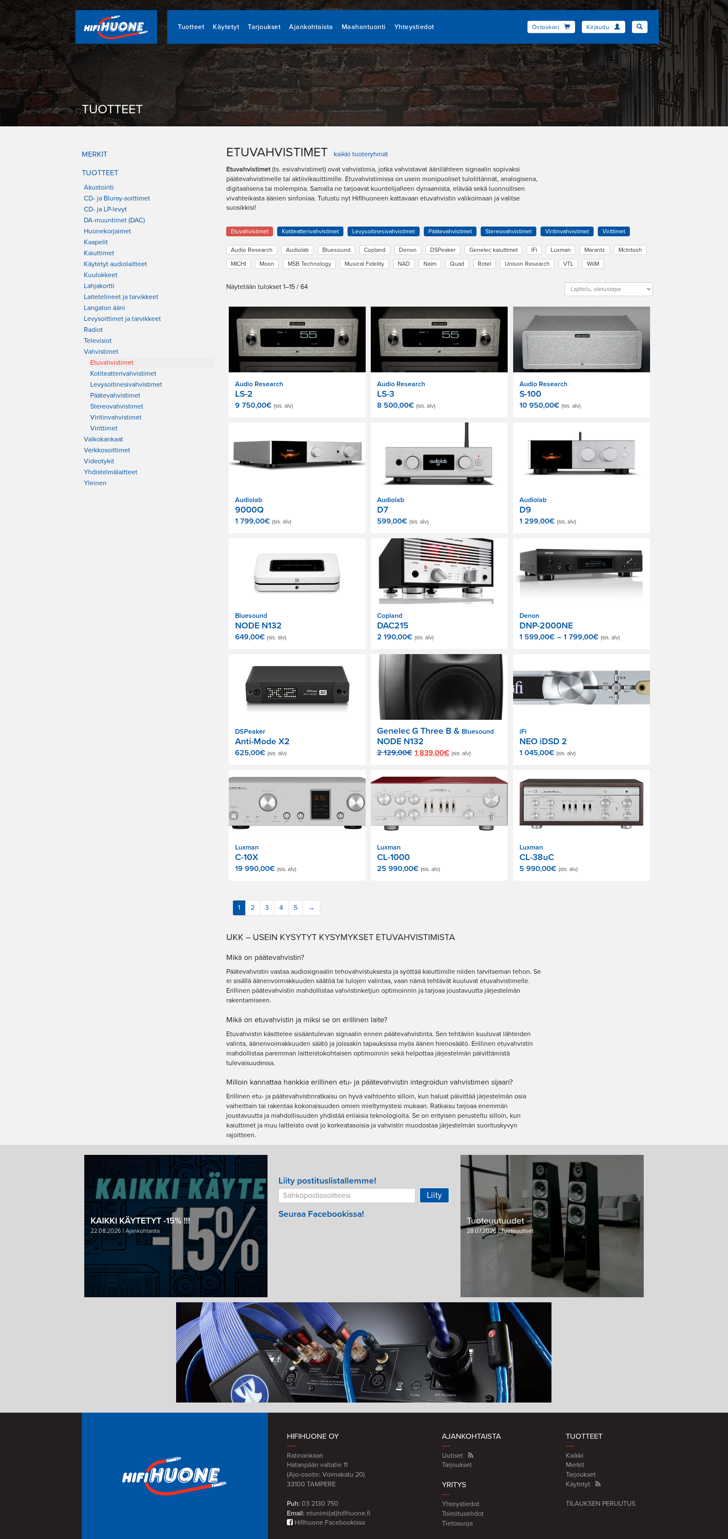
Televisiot (98, 341)
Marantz (594, 250)
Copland (374, 250)
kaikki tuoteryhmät (361, 154)
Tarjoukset (264, 27)
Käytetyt (226, 27)
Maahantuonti (364, 27)
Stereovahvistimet (116, 406)
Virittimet (104, 428)
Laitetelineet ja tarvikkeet (121, 297)
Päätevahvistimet (115, 395)
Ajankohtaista (311, 27)
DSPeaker (443, 250)
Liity (434, 1195)
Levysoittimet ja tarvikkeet (122, 319)
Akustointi (99, 187)
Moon (267, 263)
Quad (457, 263)
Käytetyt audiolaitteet (115, 264)
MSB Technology (309, 263)
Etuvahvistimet (112, 362)
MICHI (238, 263)
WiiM (593, 263)
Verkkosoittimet (107, 450)
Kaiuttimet (99, 253)
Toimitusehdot (463, 1514)
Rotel (484, 263)
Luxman (561, 250)
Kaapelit (96, 242)
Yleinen (95, 483)
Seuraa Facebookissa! (321, 1214)
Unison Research (527, 263)
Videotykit (99, 461)
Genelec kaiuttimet (493, 250)
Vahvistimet (101, 351)
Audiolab (297, 250)
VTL (568, 263)
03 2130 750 (320, 1503)
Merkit (94, 154)
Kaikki (574, 1455)
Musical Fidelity (364, 263)
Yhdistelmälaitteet (110, 472)
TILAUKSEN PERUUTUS (600, 1503)
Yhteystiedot (414, 27)
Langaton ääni (104, 308)
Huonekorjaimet (107, 231)
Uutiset (452, 1455)
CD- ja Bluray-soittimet (117, 198)
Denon (408, 250)
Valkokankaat (103, 439)
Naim (429, 263)
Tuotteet (191, 27)
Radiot (93, 330)
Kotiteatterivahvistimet (123, 373)
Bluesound (336, 250)
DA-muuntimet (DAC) (114, 220)
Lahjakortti (99, 286)
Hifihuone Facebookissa (329, 1522)
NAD (404, 263)
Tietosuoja (457, 1523)
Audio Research (252, 250)
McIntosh (630, 250)
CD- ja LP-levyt (105, 209)
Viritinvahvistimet (116, 417)
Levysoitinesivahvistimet (126, 384)
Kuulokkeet (101, 275)
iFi (534, 250)
